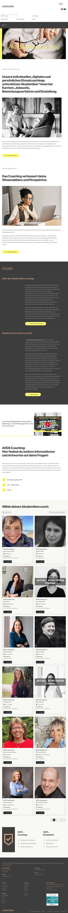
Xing (25, 888)
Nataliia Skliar (40, 551)
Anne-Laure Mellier (8, 551)
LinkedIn (26, 886)
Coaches (4, 888)
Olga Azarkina (40, 702)
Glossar (4, 900)
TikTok (25, 895)
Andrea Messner (7, 802)
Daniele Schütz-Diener (9, 752)
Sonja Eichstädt (40, 601)
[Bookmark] (3, 545)
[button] (34, 279)
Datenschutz (63, 911)
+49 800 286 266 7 (6, 876)
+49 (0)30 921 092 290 (40, 869)
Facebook (26, 884)
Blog (3, 902)
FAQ (3, 898)
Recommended (57, 512)
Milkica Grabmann (41, 752)
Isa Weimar (6, 601)
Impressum (56, 911)
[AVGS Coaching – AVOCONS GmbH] (8, 6)
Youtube (26, 893)
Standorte (4, 890)
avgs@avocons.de (39, 874)
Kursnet (4, 897)
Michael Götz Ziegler (41, 802)
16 (61, 820)
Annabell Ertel (7, 702)
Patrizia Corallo (7, 652)
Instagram (26, 890)
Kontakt (4, 884)
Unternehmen (5, 886)
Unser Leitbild (50, 911)
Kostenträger (5, 895)
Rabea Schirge (40, 652)
